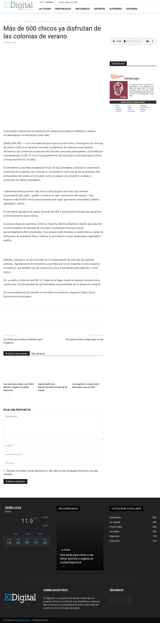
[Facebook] (6, 49)
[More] (35, 49)
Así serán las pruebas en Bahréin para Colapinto (22, 341)
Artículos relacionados (16, 353)
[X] (14, 49)
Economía (116, 8)
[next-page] (10, 396)
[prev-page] (5, 396)
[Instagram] (121, 600)
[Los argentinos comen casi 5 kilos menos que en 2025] (87, 370)
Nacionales (82, 8)
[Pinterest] (21, 49)
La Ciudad (45, 8)
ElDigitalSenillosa (23, 620)
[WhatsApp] (28, 49)
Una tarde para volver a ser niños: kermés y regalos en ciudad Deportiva (18, 387)
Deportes (99, 8)
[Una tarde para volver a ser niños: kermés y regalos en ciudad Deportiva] (19, 370)
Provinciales (63, 8)
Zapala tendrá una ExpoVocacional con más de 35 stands (52, 387)
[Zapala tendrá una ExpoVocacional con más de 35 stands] (53, 370)
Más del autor (38, 353)
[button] (153, 8)
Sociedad (131, 8)
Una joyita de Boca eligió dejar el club (84, 339)
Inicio (5, 21)
